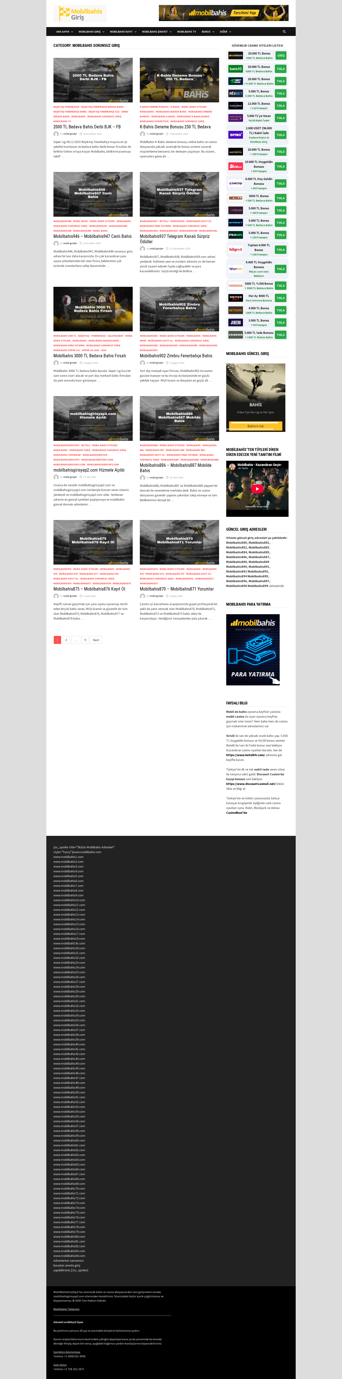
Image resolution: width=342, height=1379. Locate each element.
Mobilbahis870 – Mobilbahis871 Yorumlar (177, 589)
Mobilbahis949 (62, 230)
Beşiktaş (83, 335)
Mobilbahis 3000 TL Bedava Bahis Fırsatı (89, 355)
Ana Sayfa (62, 31)
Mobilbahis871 (184, 578)
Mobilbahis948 (118, 226)
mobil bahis (80, 221)
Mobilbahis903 (149, 345)
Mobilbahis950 (82, 230)
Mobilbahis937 (149, 221)
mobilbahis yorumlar (67, 454)
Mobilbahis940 (188, 230)
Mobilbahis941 (208, 230)
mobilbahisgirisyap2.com (97, 459)
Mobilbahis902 (149, 335)
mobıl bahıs (100, 230)
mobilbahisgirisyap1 (66, 445)
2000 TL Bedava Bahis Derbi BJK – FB (87, 126)
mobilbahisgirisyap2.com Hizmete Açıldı (89, 470)
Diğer (223, 31)
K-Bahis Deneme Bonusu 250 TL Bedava (175, 126)
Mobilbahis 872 (155, 573)
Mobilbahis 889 (195, 450)
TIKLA (281, 69)
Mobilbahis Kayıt (121, 31)
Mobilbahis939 (168, 230)
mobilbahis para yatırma (155, 226)
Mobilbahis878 (102, 583)
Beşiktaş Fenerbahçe (66, 106)
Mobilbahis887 (170, 459)
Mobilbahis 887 (155, 450)
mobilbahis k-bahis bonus (193, 116)
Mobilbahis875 (62, 569)
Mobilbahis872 (204, 578)
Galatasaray (115, 335)
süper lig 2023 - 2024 (94, 350)
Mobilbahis (78, 116)
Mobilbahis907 (149, 350)
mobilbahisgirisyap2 (66, 459)
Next (96, 640)
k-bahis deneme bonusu (154, 106)
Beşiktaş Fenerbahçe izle (104, 111)
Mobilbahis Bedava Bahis (171, 111)
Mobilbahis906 (208, 345)
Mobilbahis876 (62, 583)
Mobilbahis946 (62, 221)
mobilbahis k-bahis (163, 116)
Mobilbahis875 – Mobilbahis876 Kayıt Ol (89, 589)
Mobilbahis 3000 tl (64, 335)
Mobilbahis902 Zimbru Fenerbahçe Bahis (176, 355)
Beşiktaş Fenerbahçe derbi (70, 111)
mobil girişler (70, 133)
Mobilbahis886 (149, 445)
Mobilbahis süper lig (66, 350)
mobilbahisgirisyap (95, 454)
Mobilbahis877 (82, 583)
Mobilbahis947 (98, 226)
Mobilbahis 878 (109, 573)
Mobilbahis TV (186, 31)
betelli (164, 221)
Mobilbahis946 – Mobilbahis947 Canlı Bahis (92, 236)
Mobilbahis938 (149, 230)
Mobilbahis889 (209, 459)
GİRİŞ (281, 55)
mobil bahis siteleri (194, 106)
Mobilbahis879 (122, 583)
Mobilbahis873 (149, 583)
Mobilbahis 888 (175, 450)
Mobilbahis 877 (88, 573)
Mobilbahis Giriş (90, 31)
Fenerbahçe (98, 335)
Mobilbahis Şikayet (155, 31)
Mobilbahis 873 (175, 573)
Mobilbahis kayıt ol (198, 221)
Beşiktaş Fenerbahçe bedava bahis (102, 106)
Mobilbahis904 (168, 345)
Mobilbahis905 (188, 345)
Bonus (206, 31)
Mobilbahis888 (190, 459)
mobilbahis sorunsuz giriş (104, 116)
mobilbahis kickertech (154, 121)
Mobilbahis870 (149, 569)
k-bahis (175, 106)
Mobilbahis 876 (68, 573)
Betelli (230, 736)
